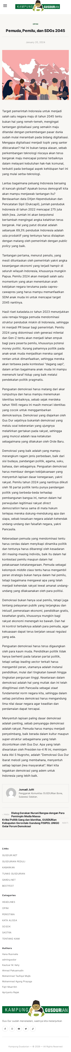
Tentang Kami (11, 938)
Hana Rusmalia (10, 954)
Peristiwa (8, 914)
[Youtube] (19, 1029)
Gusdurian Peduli (13, 861)
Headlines (8, 902)
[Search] (11, 5)
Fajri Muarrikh (9, 986)
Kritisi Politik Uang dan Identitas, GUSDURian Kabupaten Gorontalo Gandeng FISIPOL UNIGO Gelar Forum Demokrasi (30, 823)
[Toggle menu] (5, 5)
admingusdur (9, 959)
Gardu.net (9, 879)
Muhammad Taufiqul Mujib (16, 976)
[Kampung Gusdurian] (37, 5)
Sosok (6, 926)
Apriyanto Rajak (10, 992)
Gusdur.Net (9, 855)
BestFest (8, 885)
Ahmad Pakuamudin (12, 970)
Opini (35, 24)
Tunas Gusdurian (13, 873)
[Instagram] (12, 1029)
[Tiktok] (33, 1029)
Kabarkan (8, 867)
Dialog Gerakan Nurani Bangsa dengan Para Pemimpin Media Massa (37, 814)
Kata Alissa (9, 920)
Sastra (6, 932)
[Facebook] (5, 1029)
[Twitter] (26, 1029)
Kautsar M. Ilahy (10, 965)
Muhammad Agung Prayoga (17, 981)
